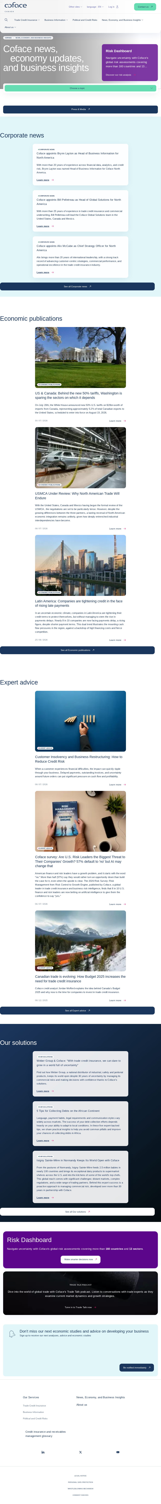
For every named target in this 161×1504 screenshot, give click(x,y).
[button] (7, 19)
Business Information (33, 1412)
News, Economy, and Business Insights (100, 1397)
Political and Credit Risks (35, 1418)
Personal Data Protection (80, 1482)
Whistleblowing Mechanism (80, 1489)
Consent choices (81, 1495)
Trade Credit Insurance (34, 1405)
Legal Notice (80, 1476)
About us (81, 1404)
